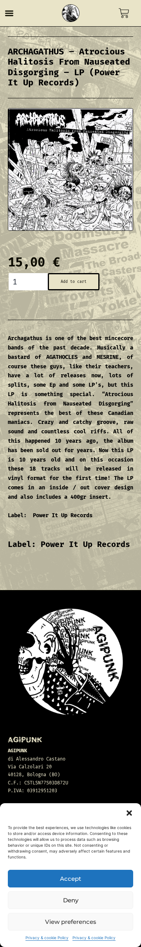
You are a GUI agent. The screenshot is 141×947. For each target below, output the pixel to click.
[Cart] (124, 13)
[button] (129, 813)
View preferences (70, 921)
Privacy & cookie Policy (47, 937)
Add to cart (74, 281)
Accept (70, 878)
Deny (70, 900)
